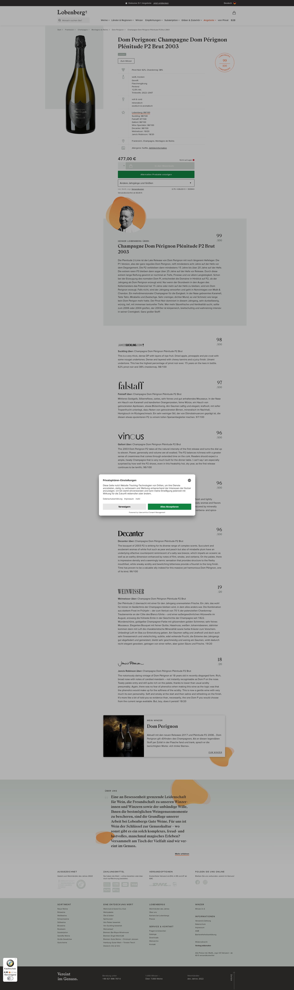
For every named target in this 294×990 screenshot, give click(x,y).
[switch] (10, 978)
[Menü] (15, 960)
